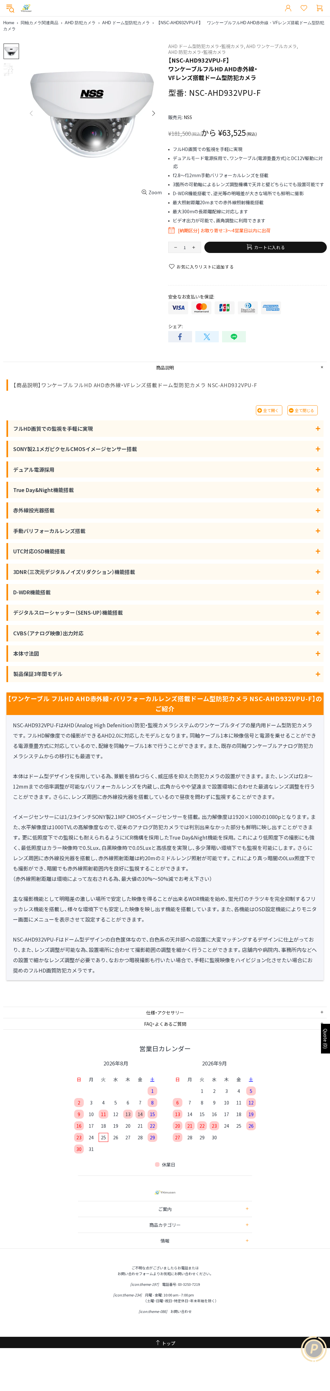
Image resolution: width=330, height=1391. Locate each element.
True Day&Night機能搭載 (43, 490)
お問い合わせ (181, 1311)
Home (8, 22)
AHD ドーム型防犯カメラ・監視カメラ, (206, 46)
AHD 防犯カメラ (80, 22)
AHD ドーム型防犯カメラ (126, 22)
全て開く (271, 410)
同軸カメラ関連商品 (39, 22)
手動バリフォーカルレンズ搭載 (49, 531)
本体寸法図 (26, 653)
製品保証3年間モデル (38, 674)
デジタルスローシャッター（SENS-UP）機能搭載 (68, 612)
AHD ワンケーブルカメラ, (272, 46)
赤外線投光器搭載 (33, 510)
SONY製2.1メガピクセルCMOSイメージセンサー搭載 (75, 449)
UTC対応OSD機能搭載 (39, 551)
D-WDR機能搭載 (32, 592)
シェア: (175, 326)
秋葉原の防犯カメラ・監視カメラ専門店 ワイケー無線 (26, 8)
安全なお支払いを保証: (191, 296)
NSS (188, 117)
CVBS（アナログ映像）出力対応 (48, 633)
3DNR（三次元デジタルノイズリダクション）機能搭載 (74, 572)
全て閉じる (304, 410)
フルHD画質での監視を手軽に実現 (53, 428)
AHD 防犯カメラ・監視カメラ (197, 52)
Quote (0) (325, 1039)
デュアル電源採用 (33, 469)
